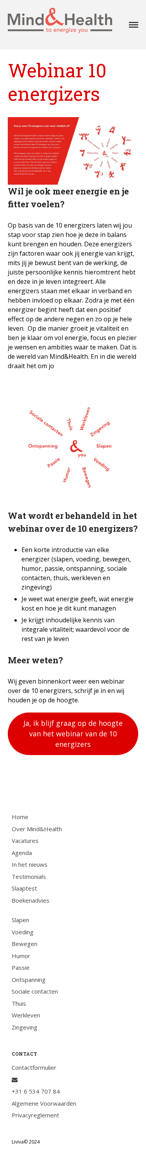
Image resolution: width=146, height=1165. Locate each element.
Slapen (20, 920)
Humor (21, 956)
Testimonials (29, 876)
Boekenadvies (30, 900)
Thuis (19, 1003)
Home (20, 817)
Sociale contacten (35, 991)
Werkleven (26, 1015)
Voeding (22, 932)
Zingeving (24, 1027)
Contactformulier (34, 1067)
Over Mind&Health (37, 829)
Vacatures (25, 840)
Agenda (22, 853)
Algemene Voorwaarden (44, 1103)
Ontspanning (29, 979)
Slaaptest (24, 888)
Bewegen (24, 944)
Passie (21, 967)
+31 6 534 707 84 (36, 1091)
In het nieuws (29, 864)
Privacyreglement (35, 1115)
